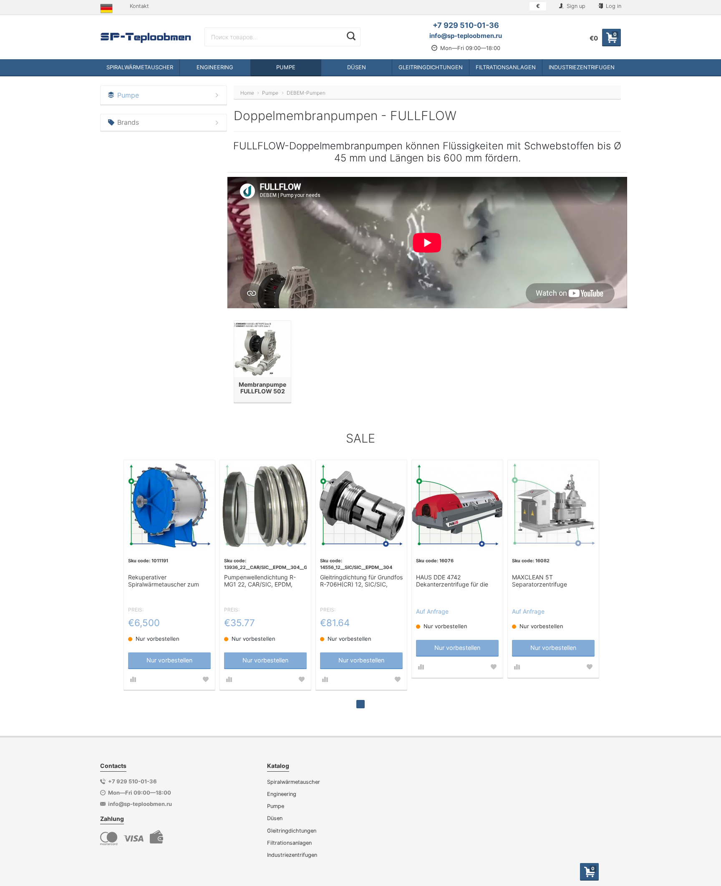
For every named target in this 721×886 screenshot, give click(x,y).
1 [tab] (360, 704)
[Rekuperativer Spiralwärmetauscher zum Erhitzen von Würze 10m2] (169, 505)
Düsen (274, 818)
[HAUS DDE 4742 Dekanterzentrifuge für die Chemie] (457, 505)
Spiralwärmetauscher (293, 782)
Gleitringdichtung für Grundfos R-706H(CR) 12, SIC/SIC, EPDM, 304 (361, 581)
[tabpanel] (169, 575)
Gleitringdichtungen (291, 831)
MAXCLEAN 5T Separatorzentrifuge (539, 581)
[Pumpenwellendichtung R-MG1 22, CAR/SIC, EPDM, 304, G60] (265, 505)
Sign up (575, 6)
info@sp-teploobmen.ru (465, 36)
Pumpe (275, 806)
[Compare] (133, 679)
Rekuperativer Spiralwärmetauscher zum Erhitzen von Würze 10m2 (163, 581)
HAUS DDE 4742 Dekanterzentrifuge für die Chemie (452, 581)
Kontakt (139, 6)
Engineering (281, 794)
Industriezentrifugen (292, 855)
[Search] (351, 36)
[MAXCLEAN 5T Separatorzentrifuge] (553, 505)
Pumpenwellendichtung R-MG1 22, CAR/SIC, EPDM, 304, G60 (260, 581)
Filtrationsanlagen (289, 843)
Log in (612, 6)
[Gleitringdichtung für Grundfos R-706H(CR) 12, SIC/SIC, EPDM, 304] (361, 505)
